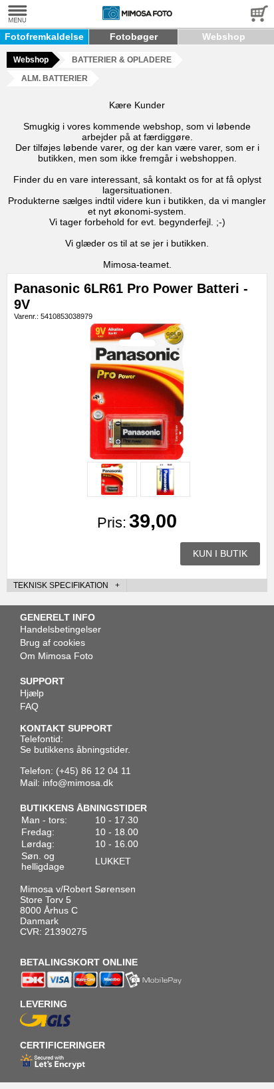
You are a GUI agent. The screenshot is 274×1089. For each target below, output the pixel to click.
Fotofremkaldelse (44, 36)
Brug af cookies (52, 642)
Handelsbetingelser (60, 629)
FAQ (29, 706)
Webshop (223, 36)
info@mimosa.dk (78, 782)
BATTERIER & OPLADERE (122, 59)
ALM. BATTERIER (54, 78)
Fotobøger (134, 36)
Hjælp (32, 693)
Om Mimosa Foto (56, 655)
